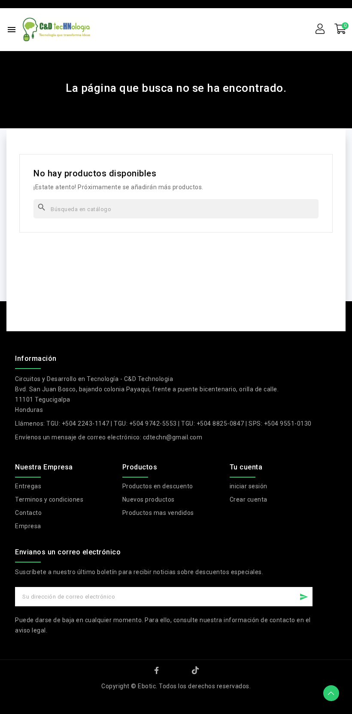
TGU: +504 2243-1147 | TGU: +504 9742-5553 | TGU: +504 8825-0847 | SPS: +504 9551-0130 (179, 423)
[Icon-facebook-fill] (156, 670)
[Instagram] (176, 670)
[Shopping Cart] (340, 29)
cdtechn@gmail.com (173, 437)
